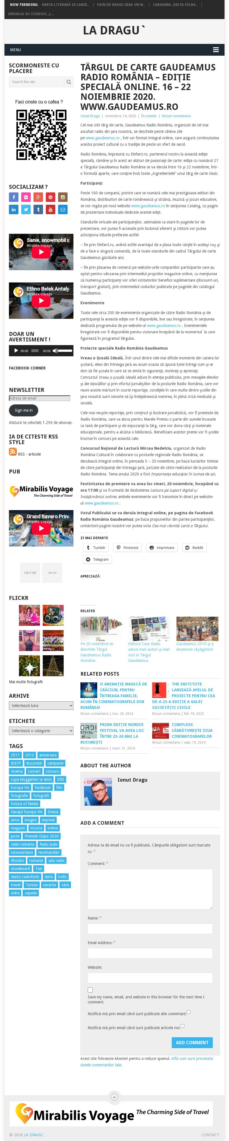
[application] (41, 350)
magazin (18, 828)
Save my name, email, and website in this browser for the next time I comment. (146, 999)
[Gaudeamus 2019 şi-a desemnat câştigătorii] (197, 629)
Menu (15, 50)
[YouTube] (50, 209)
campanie (55, 763)
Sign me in (24, 410)
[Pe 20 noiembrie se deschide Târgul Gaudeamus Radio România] (101, 629)
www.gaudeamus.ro (103, 138)
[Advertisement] (31, 1002)
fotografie (19, 795)
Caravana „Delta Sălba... (175, 5)
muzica (36, 828)
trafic (62, 876)
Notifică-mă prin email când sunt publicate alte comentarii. (137, 1014)
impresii (48, 820)
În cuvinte (149, 116)
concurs (52, 771)
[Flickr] (26, 197)
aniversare (48, 755)
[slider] (64, 350)
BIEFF (16, 763)
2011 (15, 755)
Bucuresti (34, 763)
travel (15, 885)
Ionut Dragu (90, 116)
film (59, 787)
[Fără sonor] (55, 350)
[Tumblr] (38, 209)
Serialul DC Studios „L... (31, 14)
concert (34, 771)
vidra (15, 893)
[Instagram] (63, 197)
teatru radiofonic (25, 876)
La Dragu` (115, 30)
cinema (17, 771)
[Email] (63, 209)
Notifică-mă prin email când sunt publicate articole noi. (134, 1028)
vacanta (49, 885)
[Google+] (38, 197)
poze (15, 836)
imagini (31, 820)
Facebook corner (27, 368)
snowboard (20, 868)
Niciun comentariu (176, 116)
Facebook (43, 787)
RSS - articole (29, 454)
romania (36, 860)
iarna (15, 820)
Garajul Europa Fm (26, 812)
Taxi (38, 868)
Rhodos (17, 860)
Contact (211, 1135)
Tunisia (32, 885)
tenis (49, 876)
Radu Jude (48, 844)
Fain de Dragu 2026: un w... (121, 5)
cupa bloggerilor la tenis (31, 779)
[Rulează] (16, 350)
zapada (31, 893)
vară (65, 885)
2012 (29, 755)
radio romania (22, 844)
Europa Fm (20, 787)
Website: (95, 967)
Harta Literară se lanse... (66, 5)
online (52, 828)
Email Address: (101, 942)
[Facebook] (13, 197)
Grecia (53, 812)
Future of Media (24, 803)
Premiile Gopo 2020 (42, 836)
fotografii (41, 795)
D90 (60, 779)
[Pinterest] (50, 197)
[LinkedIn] (13, 209)
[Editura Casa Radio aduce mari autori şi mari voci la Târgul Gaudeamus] (149, 629)
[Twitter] (26, 209)
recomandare (22, 852)
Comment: (98, 863)
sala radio (56, 860)
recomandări (48, 852)
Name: (94, 918)
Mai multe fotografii (26, 682)
